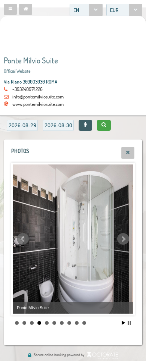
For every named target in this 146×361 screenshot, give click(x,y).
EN (76, 9)
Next (123, 239)
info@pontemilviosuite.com (38, 96)
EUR (114, 9)
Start (123, 323)
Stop (129, 323)
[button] (10, 9)
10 (84, 323)
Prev (23, 239)
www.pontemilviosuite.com (38, 104)
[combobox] (86, 10)
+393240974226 (27, 89)
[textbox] (22, 125)
